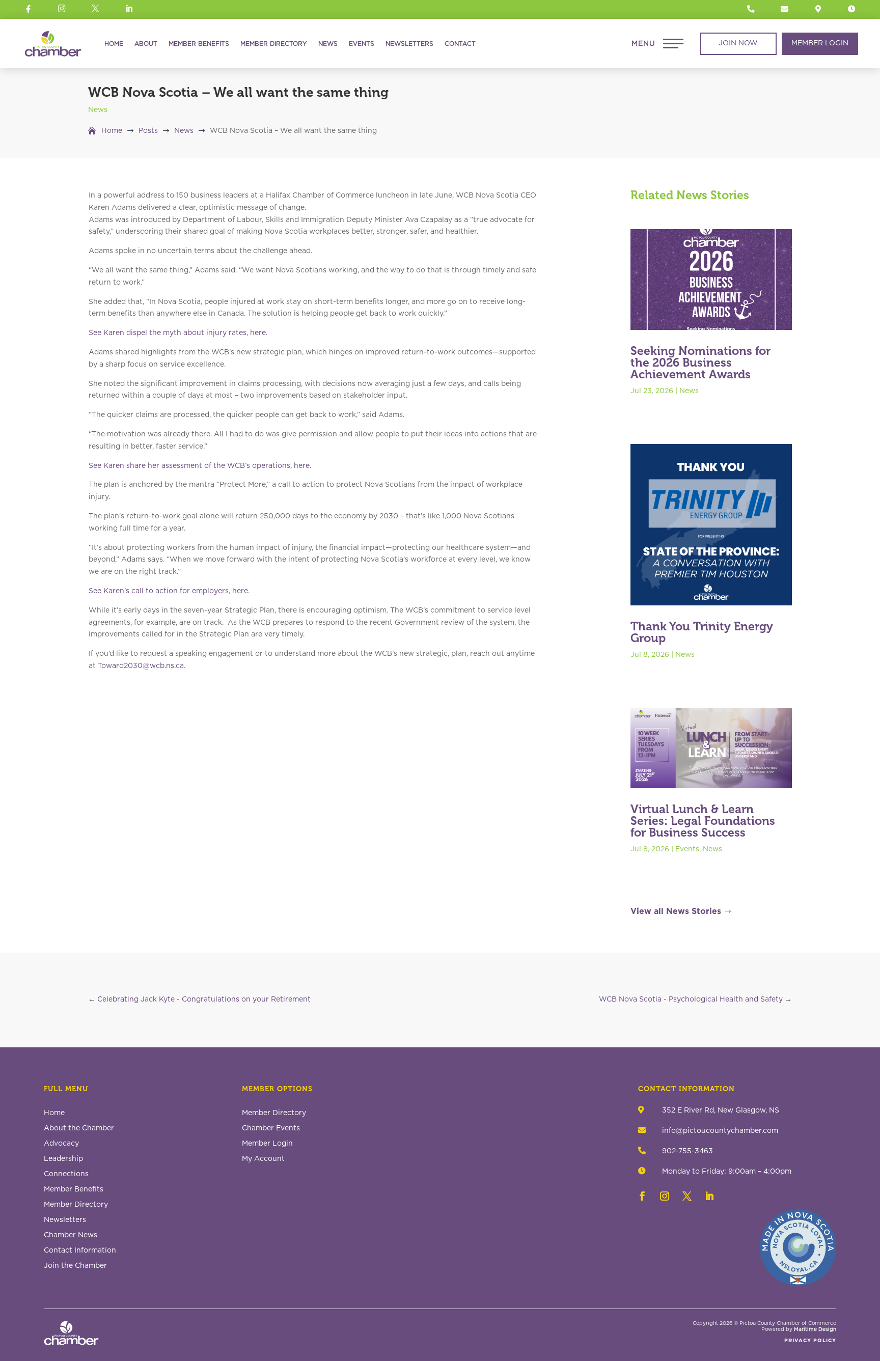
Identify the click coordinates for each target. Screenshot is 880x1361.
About (145, 44)
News (328, 44)
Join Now (738, 43)
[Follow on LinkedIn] (709, 1196)
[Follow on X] (687, 1196)
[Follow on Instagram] (664, 1196)
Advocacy (61, 1143)
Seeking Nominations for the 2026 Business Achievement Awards (700, 362)
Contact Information (80, 1250)
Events (361, 44)
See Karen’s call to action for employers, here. (169, 591)
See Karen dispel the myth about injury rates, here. (178, 333)
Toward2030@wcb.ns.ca (141, 666)
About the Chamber (79, 1128)
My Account (263, 1158)
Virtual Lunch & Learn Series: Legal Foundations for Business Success (702, 821)
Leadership (63, 1158)
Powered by (798, 1329)
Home (113, 44)
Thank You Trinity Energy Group (701, 632)
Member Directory (273, 44)
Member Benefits (199, 44)
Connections (66, 1174)
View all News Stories (675, 911)
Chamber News (70, 1235)
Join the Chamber (75, 1265)
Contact (460, 44)
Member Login (819, 43)
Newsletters (409, 44)
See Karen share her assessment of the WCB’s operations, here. (200, 465)
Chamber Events (271, 1128)
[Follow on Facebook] (642, 1196)
